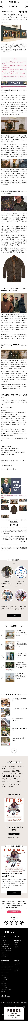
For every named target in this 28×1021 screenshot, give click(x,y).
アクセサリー (4, 956)
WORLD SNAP (17, 941)
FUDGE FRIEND (8, 776)
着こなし (16, 770)
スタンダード (4, 953)
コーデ (18, 781)
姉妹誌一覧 (9, 1002)
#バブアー (24, 520)
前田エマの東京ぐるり (6, 989)
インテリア (4, 784)
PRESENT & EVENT (5, 997)
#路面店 (16, 521)
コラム (2, 981)
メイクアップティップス (6, 969)
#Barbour (4, 520)
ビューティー (17, 965)
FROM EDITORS (16, 1002)
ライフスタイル (4, 977)
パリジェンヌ (7, 779)
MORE (14, 893)
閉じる (15, 59)
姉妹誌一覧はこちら (13, 838)
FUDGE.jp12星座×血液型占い (16, 766)
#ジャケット (18, 520)
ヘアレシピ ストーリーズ (6, 967)
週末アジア (3, 983)
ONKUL (14, 768)
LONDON (16, 947)
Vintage (16, 779)
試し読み (14, 834)
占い (3, 782)
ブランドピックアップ (6, 948)
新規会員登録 (14, 912)
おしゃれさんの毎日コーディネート (12, 773)
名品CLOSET (4, 940)
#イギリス (13, 520)
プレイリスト (4, 985)
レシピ (16, 967)
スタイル (4, 766)
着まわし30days (10, 782)
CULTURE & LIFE (5, 973)
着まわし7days (4, 954)
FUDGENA (4, 786)
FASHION (6, 547)
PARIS (16, 945)
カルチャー (3, 975)
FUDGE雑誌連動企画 (6, 771)
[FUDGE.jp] (14, 2)
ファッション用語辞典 (6, 951)
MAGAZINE (3, 1002)
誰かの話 (3, 991)
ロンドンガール (14, 784)
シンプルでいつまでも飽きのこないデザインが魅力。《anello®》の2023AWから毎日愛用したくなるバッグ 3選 (15, 531)
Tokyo (4, 768)
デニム (22, 779)
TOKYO (16, 943)
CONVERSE (18, 776)
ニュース (11, 547)
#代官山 (12, 521)
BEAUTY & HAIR (5, 961)
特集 (2, 939)
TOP (2, 547)
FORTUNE (3, 995)
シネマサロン (4, 987)
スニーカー (9, 768)
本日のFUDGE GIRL (11, 786)
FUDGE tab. (17, 936)
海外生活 (16, 971)
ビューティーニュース (6, 965)
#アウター (8, 520)
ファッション (17, 963)
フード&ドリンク (5, 979)
